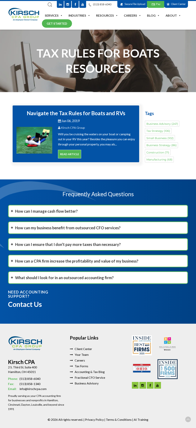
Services (52, 15)
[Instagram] (67, 4)
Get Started (57, 23)
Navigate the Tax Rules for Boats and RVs (76, 113)
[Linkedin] (135, 385)
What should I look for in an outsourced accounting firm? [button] (64, 277)
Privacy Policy (94, 419)
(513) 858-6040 (101, 4)
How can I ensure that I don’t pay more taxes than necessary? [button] (68, 244)
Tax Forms (81, 366)
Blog (151, 15)
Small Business (160, 138)
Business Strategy (161, 145)
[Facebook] (75, 4)
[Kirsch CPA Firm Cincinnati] (24, 14)
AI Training (141, 419)
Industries (77, 15)
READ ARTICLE (69, 154)
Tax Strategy (158, 131)
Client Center (178, 4)
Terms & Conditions (119, 419)
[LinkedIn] (60, 4)
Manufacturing (159, 159)
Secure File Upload (135, 4)
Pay (158, 4)
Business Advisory (162, 124)
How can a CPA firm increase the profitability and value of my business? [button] (76, 261)
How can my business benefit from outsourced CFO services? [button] (68, 227)
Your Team (81, 354)
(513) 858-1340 (24, 384)
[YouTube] (157, 385)
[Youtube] (82, 4)
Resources (105, 15)
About (171, 15)
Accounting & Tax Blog (89, 372)
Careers (130, 15)
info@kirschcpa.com (27, 389)
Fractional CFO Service (89, 377)
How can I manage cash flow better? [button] (46, 211)
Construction (157, 152)
